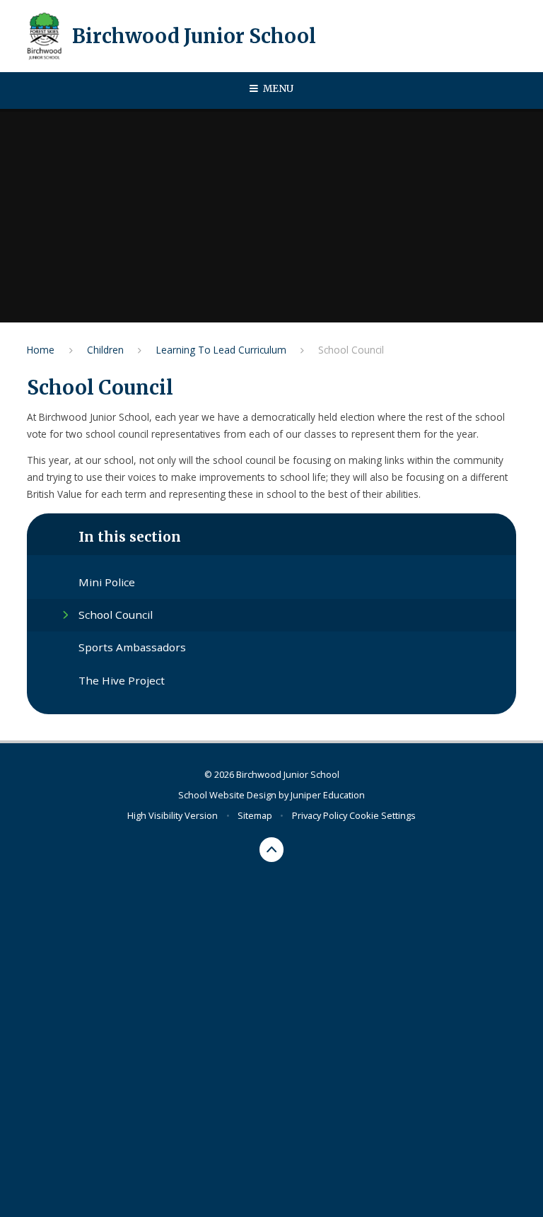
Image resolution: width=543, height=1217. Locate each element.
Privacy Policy (319, 815)
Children (105, 349)
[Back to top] (271, 849)
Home (40, 349)
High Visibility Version (172, 815)
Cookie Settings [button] (382, 815)
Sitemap (255, 815)
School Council (351, 349)
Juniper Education (328, 794)
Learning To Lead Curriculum (221, 349)
